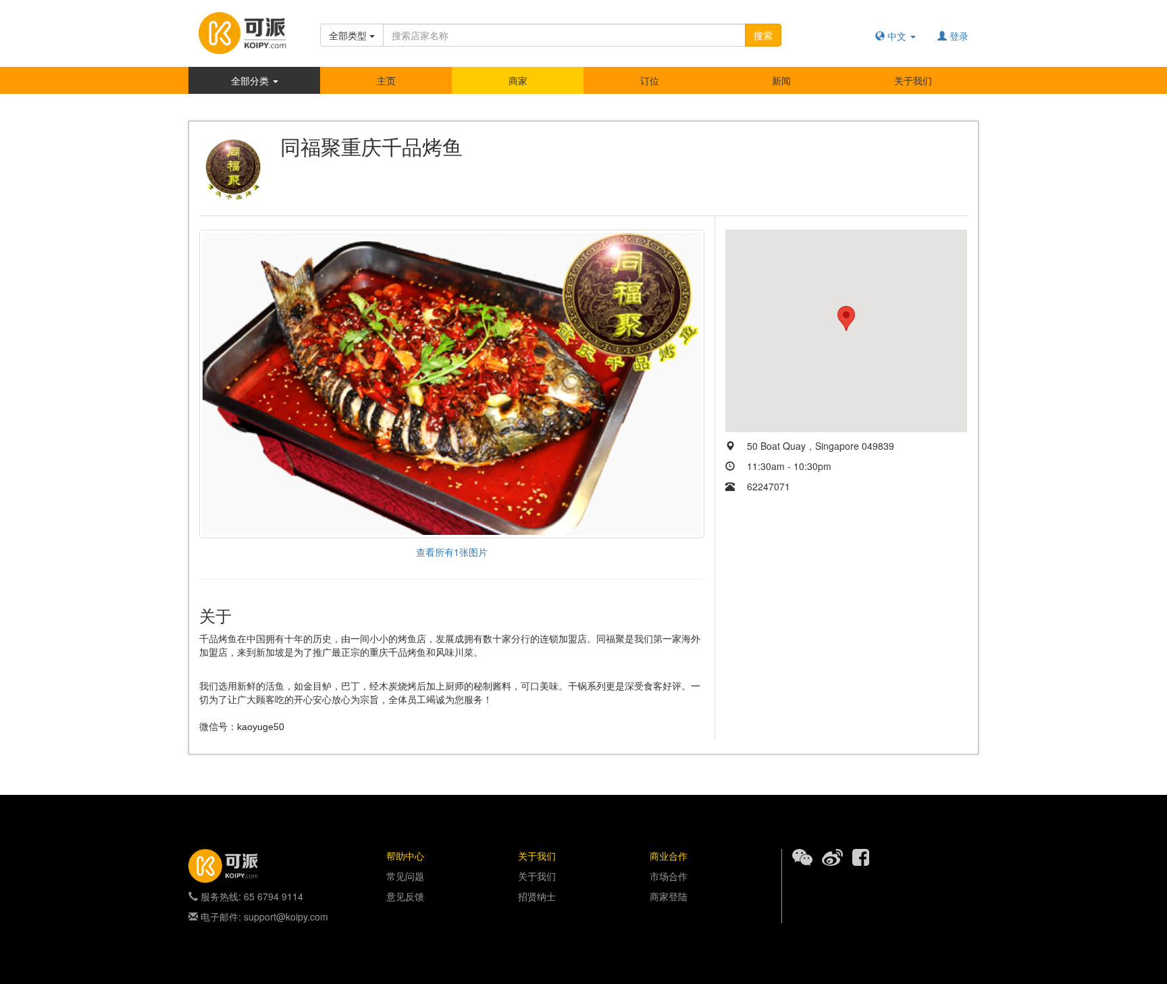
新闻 (781, 80)
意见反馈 (405, 896)
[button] (846, 318)
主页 (386, 80)
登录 (957, 36)
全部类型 (349, 35)
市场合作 (669, 876)
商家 (518, 80)
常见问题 (405, 876)
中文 (897, 36)
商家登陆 (669, 896)
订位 (649, 80)
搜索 (763, 35)
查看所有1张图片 (452, 552)
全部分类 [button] (251, 80)
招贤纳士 (537, 896)
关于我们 (913, 80)
